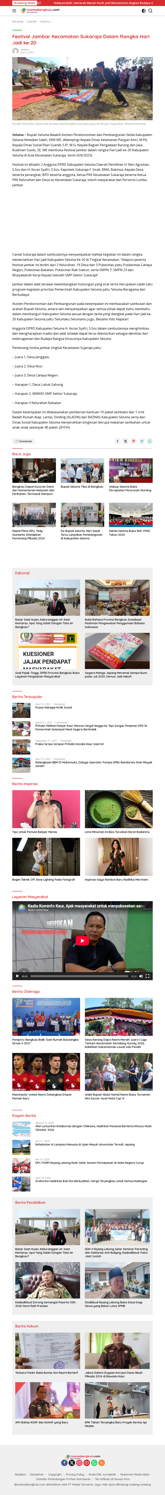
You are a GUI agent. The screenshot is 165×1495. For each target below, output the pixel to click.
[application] (82, 940)
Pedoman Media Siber (135, 1474)
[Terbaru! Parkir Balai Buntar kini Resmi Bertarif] (47, 1351)
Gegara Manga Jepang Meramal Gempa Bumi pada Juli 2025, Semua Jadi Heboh (116, 674)
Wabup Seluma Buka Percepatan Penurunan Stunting (130, 488)
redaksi (25, 49)
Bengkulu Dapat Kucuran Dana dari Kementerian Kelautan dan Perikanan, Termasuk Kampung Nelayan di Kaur (33, 490)
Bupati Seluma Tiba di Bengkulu (82, 486)
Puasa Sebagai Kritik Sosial (53, 707)
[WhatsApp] (94, 1463)
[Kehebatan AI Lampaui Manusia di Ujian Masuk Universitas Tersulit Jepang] (21, 1147)
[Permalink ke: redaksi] (15, 51)
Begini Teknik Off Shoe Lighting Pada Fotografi (43, 879)
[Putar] (17, 976)
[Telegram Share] (142, 441)
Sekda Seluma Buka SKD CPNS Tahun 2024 (129, 532)
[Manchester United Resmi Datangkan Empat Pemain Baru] (46, 1072)
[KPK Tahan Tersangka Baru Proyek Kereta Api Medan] (117, 1400)
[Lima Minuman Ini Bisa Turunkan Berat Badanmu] (119, 809)
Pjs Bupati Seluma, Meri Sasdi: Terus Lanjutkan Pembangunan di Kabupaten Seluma (81, 534)
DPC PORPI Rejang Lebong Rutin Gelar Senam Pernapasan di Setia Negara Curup (89, 1163)
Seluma (17, 30)
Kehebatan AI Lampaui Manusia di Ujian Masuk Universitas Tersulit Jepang (85, 1144)
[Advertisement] (82, 220)
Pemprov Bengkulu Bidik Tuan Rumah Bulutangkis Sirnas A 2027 (45, 1041)
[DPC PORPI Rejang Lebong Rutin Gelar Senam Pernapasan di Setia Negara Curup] (21, 1165)
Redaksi (20, 1474)
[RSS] (101, 1463)
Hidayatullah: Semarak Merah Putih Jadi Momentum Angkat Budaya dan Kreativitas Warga (69, 3)
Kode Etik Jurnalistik (102, 1474)
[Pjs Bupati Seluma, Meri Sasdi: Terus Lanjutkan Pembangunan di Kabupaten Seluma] (82, 515)
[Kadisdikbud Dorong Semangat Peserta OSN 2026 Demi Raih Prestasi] (47, 1280)
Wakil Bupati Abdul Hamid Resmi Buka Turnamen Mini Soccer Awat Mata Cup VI (117, 1096)
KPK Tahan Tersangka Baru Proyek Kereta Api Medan (116, 1424)
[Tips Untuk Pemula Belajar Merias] (46, 809)
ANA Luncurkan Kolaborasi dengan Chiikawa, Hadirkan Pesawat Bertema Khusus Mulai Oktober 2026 (93, 1128)
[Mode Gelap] (143, 10)
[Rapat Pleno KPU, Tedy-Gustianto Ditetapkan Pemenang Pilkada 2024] (34, 515)
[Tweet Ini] (126, 441)
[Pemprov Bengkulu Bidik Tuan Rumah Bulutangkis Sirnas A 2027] (46, 1017)
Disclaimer (37, 1474)
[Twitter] (72, 1463)
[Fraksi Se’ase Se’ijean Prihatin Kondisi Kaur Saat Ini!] (21, 747)
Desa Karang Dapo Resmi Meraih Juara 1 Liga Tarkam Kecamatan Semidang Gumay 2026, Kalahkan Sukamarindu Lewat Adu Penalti (116, 1043)
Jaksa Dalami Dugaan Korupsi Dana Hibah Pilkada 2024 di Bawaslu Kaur (113, 1374)
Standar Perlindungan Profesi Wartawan (63, 1479)
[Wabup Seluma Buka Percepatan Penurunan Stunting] (131, 470)
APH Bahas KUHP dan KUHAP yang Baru (41, 1422)
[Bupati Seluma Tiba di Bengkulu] (82, 470)
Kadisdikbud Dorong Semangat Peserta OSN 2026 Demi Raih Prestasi (45, 1304)
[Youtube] (87, 1463)
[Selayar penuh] (147, 976)
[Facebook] (64, 1463)
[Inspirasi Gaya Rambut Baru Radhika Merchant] (119, 857)
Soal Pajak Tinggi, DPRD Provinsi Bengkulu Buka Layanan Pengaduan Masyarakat (47, 674)
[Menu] (15, 10)
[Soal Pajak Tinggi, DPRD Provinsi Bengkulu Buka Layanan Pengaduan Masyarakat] (47, 651)
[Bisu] (141, 976)
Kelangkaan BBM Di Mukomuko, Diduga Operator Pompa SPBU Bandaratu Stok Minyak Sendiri (93, 764)
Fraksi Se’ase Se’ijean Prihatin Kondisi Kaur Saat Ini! (69, 744)
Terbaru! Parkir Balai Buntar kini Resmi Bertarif (46, 1373)
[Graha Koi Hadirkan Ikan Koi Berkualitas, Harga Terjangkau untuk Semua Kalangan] (21, 1184)
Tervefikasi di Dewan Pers (112, 1479)
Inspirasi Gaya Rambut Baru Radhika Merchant (116, 879)
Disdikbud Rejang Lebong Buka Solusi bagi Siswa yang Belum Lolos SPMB (113, 1304)
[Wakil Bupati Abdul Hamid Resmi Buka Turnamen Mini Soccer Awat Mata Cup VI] (119, 1072)
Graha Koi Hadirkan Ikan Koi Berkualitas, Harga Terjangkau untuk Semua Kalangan (91, 1181)
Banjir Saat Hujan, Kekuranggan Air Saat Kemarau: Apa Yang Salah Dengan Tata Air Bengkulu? (44, 623)
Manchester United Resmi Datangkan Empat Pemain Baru (41, 1096)
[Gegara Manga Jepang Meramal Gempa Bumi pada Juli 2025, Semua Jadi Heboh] (117, 651)
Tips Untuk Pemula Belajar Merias (34, 832)
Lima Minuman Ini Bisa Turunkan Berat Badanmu (117, 832)
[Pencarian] (150, 10)
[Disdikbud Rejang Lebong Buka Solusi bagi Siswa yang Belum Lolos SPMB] (117, 1280)
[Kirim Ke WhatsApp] (150, 441)
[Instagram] (79, 1463)
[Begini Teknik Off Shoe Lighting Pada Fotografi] (46, 857)
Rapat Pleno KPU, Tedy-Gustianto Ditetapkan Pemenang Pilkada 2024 (28, 534)
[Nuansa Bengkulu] (39, 10)
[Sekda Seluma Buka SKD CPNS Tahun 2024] (131, 515)
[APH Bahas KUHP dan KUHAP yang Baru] (47, 1400)
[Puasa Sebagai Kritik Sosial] (21, 710)
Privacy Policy (75, 1474)
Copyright (55, 1474)
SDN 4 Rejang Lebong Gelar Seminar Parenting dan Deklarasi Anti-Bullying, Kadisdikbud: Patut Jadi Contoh (116, 1252)
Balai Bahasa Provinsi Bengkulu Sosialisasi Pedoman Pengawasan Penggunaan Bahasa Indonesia (115, 623)
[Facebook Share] (117, 441)
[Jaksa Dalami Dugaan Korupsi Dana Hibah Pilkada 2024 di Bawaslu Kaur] (117, 1351)
